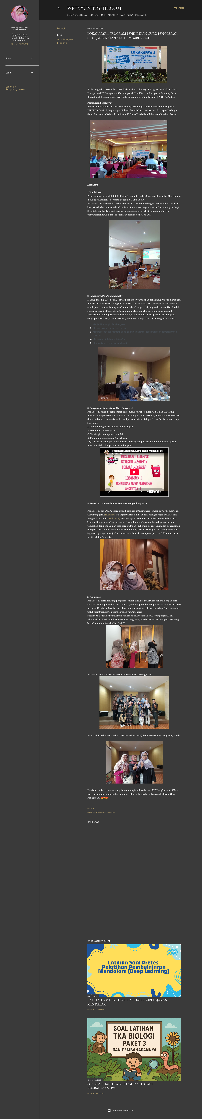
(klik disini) (110, 514)
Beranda (72, 15)
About (111, 15)
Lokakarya (62, 43)
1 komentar (100, 1009)
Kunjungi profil (19, 44)
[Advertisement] (134, 914)
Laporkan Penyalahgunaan (15, 88)
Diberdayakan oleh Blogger (123, 1110)
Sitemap (83, 15)
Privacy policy (125, 15)
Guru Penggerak (65, 39)
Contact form (98, 15)
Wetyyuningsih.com (94, 8)
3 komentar (100, 1093)
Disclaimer (141, 15)
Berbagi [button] (61, 28)
